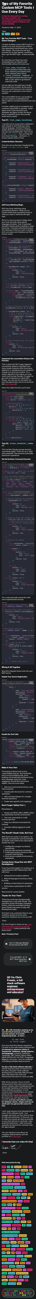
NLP (9, 1228)
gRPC (18, 1208)
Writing (4, 1283)
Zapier (19, 1283)
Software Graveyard (7, 1263)
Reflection (29, 1249)
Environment (11, 1197)
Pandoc (18, 1239)
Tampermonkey (17, 1270)
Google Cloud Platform (8, 1208)
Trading (4, 1273)
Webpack (4, 1280)
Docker (30, 1194)
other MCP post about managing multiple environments (17, 926)
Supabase (12, 1266)
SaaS (3, 1252)
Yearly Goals (11, 1283)
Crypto (20, 1191)
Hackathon (25, 1208)
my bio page (16, 1136)
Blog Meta (29, 1173)
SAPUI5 (18, 1252)
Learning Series (6, 1218)
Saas (8, 1252)
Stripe (28, 1263)
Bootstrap (10, 1177)
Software (23, 1259)
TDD (24, 1270)
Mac (23, 1218)
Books (4, 1177)
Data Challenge (6, 1194)
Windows (20, 1280)
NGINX (4, 1228)
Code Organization (20, 1187)
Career (27, 1177)
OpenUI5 (4, 1239)
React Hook (15, 1245)
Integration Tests (17, 1211)
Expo (18, 1197)
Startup (23, 1263)
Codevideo (5, 1191)
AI (3, 34)
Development (16, 1194)
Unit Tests (10, 1276)
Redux (13, 1249)
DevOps (24, 1194)
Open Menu (4, 4)
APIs (3, 1170)
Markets (23, 1221)
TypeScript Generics (22, 1273)
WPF (26, 1280)
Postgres (24, 1239)
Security (24, 1252)
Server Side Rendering (8, 1256)
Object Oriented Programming (10, 1232)
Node (13, 1228)
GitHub (10, 1204)
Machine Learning (7, 1221)
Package (11, 1239)
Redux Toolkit (21, 1249)
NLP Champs (10, 384)
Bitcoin (17, 1173)
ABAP (4, 1167)
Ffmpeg (24, 1197)
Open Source (22, 1235)
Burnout (17, 1177)
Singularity (11, 1259)
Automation (24, 1170)
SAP (13, 1252)
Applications (10, 1170)
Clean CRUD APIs (18, 1180)
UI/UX (4, 1276)
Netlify (29, 1225)
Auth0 (17, 1170)
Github (4, 1204)
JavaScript (27, 1211)
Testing (30, 1270)
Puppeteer (21, 1242)
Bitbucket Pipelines (7, 1173)
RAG (3, 1245)
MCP (17, 34)
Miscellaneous (16, 1225)
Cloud (22, 1184)
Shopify (4, 1259)
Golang (19, 1204)
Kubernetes (16, 1215)
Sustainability (20, 1266)
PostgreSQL (5, 1242)
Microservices (6, 1225)
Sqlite (17, 1263)
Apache (25, 1167)
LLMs (12, 34)
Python (28, 1242)
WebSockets (12, 1280)
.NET (23, 1225)
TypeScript (12, 1273)
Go (14, 1204)
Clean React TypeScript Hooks (10, 1184)
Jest (3, 1215)
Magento (16, 1221)
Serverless (20, 1256)
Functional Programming (9, 1201)
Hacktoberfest (6, 1211)
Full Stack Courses (20, 1094)
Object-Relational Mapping (9, 1235)
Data (25, 1191)
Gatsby (20, 1201)
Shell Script (28, 1256)
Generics (26, 1201)
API (30, 1167)
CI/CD (4, 1180)
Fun (29, 1197)
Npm (18, 1228)
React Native (6, 1249)
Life (14, 1218)
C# (22, 1177)
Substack (4, 1266)
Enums (4, 1197)
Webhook (26, 1276)
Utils (16, 1276)
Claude (7, 34)
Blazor (23, 1173)
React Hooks (24, 1245)
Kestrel (9, 1215)
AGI (9, 1167)
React (8, 1245)
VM (21, 1276)
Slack (18, 1259)
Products (13, 1242)
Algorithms (18, 1167)
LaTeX (23, 1215)
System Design (6, 1270)
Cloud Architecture (7, 1187)
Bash (30, 1170)
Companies (13, 1191)
